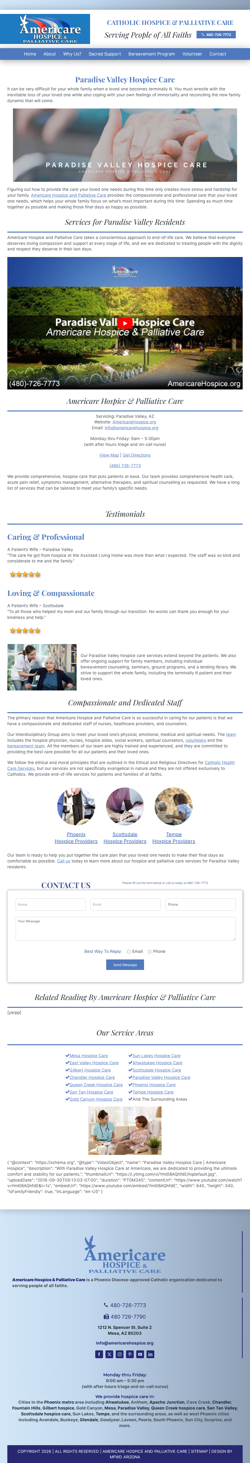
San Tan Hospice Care (91, 1092)
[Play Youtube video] (125, 323)
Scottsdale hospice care (46, 1413)
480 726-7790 (128, 1316)
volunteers (196, 740)
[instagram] (120, 1354)
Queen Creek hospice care (178, 1408)
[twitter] (109, 1354)
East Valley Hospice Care (94, 1062)
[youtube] (140, 1354)
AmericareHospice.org (134, 422)
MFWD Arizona (125, 1456)
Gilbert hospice (58, 1408)
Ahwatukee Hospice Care (157, 1062)
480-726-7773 (218, 34)
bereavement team (26, 745)
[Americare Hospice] (124, 1254)
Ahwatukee (117, 1402)
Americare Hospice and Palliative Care (68, 195)
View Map (109, 455)
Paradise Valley (133, 1408)
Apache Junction (167, 1402)
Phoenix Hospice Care (154, 1084)
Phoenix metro (59, 1402)
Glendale (89, 1419)
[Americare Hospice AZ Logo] (45, 16)
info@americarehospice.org (131, 427)
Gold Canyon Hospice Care (96, 1099)
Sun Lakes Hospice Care (157, 1055)
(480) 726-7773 (125, 465)
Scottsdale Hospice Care (157, 1070)
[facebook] (99, 1354)
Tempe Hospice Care (153, 1092)
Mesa (110, 1408)
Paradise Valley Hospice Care (161, 1077)
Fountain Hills (26, 1408)
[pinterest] (130, 1354)
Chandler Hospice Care (92, 1077)
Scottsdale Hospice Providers (125, 837)
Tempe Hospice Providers (173, 837)
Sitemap (199, 1451)
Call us (63, 861)
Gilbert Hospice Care (90, 1070)
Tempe (103, 1413)
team (231, 734)
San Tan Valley (222, 1408)
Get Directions (137, 455)
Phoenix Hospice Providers (76, 837)
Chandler (221, 1402)
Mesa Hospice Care (89, 1055)
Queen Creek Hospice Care (96, 1084)
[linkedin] (150, 1354)
